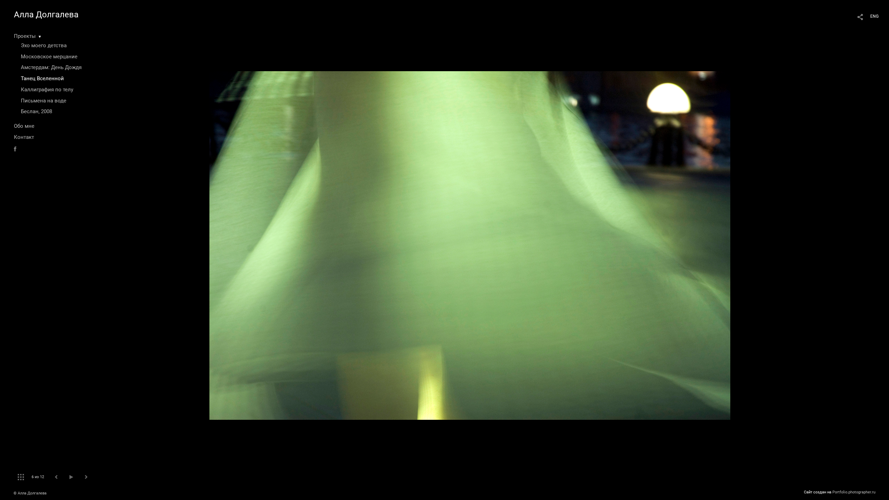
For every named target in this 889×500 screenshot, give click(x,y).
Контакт (24, 137)
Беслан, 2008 (36, 111)
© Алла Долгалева (30, 493)
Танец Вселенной (42, 78)
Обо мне (24, 126)
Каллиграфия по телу (47, 89)
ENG (874, 16)
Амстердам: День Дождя (51, 67)
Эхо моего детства (44, 45)
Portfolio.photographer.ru (853, 492)
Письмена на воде (43, 101)
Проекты (25, 36)
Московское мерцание (49, 56)
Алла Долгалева (46, 14)
